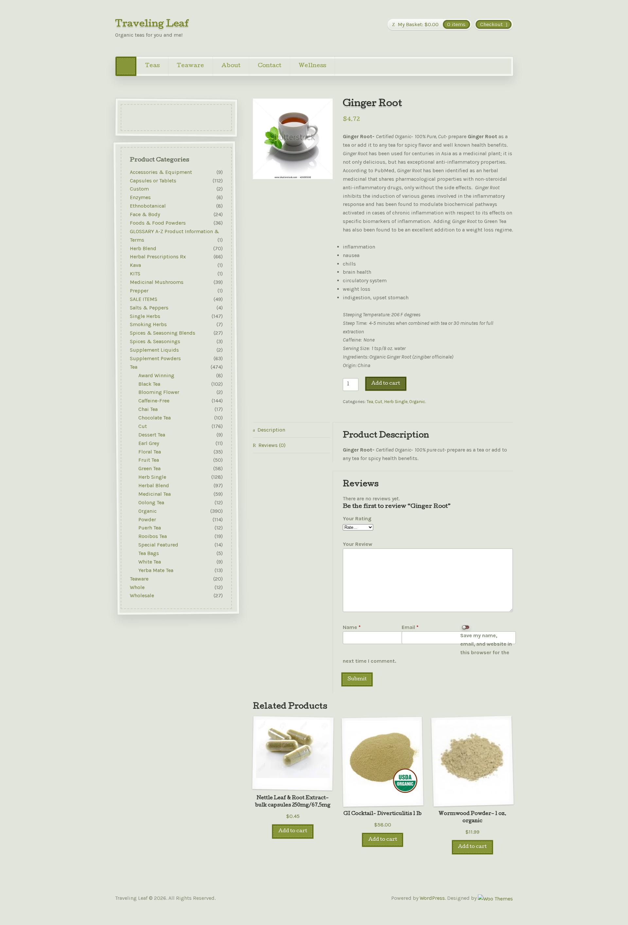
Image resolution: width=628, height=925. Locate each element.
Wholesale (142, 596)
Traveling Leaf (152, 24)
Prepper (139, 290)
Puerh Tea (149, 528)
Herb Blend (143, 248)
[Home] (125, 66)
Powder (147, 519)
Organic (417, 401)
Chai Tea (148, 409)
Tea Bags (148, 553)
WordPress (432, 898)
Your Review (357, 544)
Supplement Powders (155, 358)
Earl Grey (148, 443)
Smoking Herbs (148, 325)
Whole (137, 587)
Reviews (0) (272, 445)
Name (352, 627)
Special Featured (158, 545)
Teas (152, 66)
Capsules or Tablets (153, 180)
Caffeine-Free (153, 401)
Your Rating (357, 518)
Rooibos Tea (152, 536)
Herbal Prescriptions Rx (158, 257)
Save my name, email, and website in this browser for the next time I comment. (427, 648)
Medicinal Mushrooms (156, 282)
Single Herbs (145, 316)
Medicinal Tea (154, 494)
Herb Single (396, 401)
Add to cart (385, 383)
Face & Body (145, 214)
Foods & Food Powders (158, 223)
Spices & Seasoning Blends (162, 333)
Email (410, 627)
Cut (378, 401)
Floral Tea (149, 452)
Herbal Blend (153, 485)
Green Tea (149, 469)
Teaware (190, 66)
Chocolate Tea (154, 418)
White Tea (149, 562)
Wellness (312, 66)
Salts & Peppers (149, 308)
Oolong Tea (151, 502)
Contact (269, 66)
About (230, 66)
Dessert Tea (151, 435)
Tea (370, 401)
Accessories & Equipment (161, 172)
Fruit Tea (148, 460)
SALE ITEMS (143, 299)
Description (271, 430)
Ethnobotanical (148, 206)
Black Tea (149, 384)
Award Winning (156, 375)
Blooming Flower (158, 392)
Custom (139, 189)
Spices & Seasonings (155, 342)
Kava (135, 265)
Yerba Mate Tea (155, 570)
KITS (135, 274)
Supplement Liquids (154, 350)
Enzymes (140, 197)
